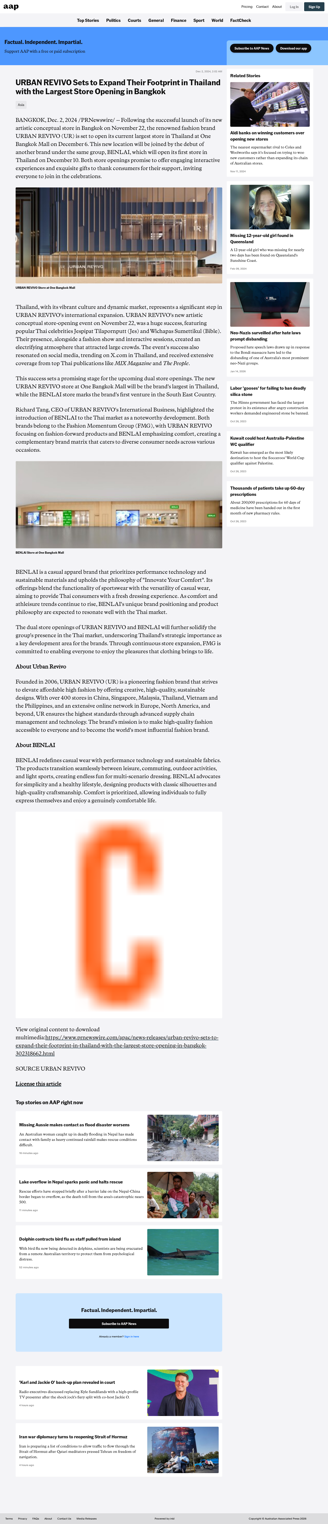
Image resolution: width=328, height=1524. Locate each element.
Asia (21, 104)
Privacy (22, 1518)
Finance (178, 20)
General (156, 20)
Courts (134, 20)
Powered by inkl (164, 1518)
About (277, 7)
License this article (38, 1084)
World (217, 20)
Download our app (293, 48)
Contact (262, 7)
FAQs (35, 1518)
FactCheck (240, 20)
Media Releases (87, 1518)
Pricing (247, 7)
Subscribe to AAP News (252, 48)
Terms (9, 1518)
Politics (113, 20)
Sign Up (314, 6)
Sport (198, 20)
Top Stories (88, 20)
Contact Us (64, 1518)
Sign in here (131, 1336)
